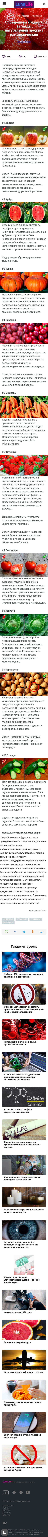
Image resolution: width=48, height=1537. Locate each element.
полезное (36, 919)
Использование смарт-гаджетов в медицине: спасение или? (22, 1178)
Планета (6, 1515)
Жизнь (5, 1508)
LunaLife (7, 1481)
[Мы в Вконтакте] (5, 1522)
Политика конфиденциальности (17, 1501)
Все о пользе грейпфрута (17, 1342)
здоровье (8, 919)
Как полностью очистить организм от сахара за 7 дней (24, 1468)
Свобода (6, 1510)
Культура (6, 1513)
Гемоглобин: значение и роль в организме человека (20, 1043)
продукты (8, 923)
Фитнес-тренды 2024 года (18, 1312)
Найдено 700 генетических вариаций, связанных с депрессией (23, 975)
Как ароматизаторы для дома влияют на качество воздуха (24, 1210)
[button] (4, 1532)
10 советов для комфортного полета (23, 1372)
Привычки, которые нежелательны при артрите (22, 1403)
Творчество (8, 1506)
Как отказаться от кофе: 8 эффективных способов (18, 1110)
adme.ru (42, 910)
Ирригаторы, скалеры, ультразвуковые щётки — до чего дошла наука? (22, 1280)
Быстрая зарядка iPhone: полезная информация (22, 1436)
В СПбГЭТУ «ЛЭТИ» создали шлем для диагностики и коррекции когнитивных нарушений (22, 1077)
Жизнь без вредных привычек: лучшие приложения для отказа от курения (22, 1144)
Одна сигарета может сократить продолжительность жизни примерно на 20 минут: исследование (24, 1009)
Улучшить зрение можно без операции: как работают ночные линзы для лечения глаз (21, 1245)
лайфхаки (24, 42)
